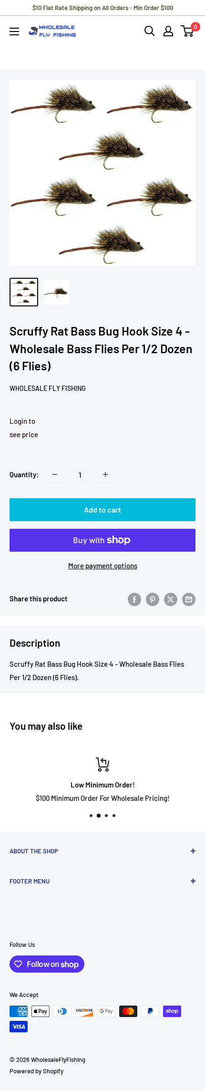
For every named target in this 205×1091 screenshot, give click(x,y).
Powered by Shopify (36, 1071)
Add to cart (102, 509)
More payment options (102, 565)
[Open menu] (14, 31)
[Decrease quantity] (55, 474)
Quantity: (24, 474)
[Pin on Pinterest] (152, 598)
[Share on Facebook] (134, 598)
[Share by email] (188, 598)
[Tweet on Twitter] (170, 598)
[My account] (168, 31)
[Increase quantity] (105, 474)
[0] (188, 31)
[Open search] (149, 31)
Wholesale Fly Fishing (48, 388)
